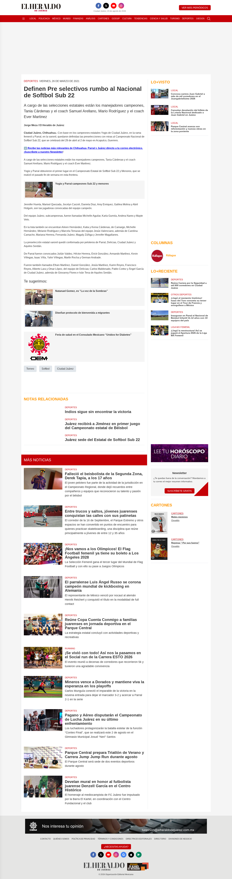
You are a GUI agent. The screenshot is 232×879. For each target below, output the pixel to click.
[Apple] (131, 855)
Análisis (90, 18)
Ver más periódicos (195, 7)
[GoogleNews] (123, 855)
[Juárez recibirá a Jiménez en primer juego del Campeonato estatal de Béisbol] (43, 424)
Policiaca (44, 18)
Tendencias (140, 18)
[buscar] (209, 19)
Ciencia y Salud (159, 18)
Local (33, 18)
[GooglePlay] (139, 855)
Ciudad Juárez (65, 368)
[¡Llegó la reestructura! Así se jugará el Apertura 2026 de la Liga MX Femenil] (159, 331)
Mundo (67, 18)
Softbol (46, 368)
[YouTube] (113, 6)
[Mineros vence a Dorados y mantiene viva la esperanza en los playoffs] (43, 691)
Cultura (127, 18)
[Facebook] (98, 6)
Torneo (30, 368)
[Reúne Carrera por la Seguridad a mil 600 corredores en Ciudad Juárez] (159, 283)
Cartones (103, 18)
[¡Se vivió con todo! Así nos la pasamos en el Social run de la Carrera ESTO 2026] (43, 659)
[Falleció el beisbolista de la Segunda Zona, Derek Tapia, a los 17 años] (43, 485)
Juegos (200, 18)
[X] (106, 6)
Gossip (116, 18)
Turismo (175, 18)
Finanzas (78, 18)
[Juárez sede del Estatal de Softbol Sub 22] (43, 438)
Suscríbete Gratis (179, 491)
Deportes (187, 18)
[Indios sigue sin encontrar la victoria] (43, 410)
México (56, 18)
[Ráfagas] (157, 255)
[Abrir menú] (23, 18)
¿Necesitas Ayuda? (116, 846)
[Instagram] (121, 6)
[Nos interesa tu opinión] (116, 826)
